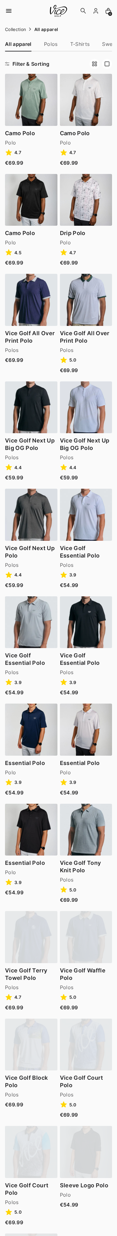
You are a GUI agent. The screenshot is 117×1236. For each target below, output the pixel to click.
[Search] (83, 11)
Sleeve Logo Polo (84, 1185)
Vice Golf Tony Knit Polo (80, 867)
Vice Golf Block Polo (26, 1081)
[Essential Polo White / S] (86, 730)
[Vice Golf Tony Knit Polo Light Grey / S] (86, 830)
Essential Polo (25, 763)
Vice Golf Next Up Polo (30, 552)
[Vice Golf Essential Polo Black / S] (86, 622)
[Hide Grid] (107, 64)
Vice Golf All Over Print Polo (30, 337)
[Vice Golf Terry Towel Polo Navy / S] (31, 937)
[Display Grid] (95, 64)
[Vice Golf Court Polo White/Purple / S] (86, 1045)
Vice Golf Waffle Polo (83, 974)
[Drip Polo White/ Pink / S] (86, 200)
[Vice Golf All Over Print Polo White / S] (86, 300)
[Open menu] (8, 11)
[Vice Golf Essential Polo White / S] (86, 515)
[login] (96, 11)
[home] (58, 11)
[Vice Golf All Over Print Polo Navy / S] (31, 300)
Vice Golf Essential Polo (80, 552)
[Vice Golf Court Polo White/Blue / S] (31, 1152)
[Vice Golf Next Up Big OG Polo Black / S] (31, 407)
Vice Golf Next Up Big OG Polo (30, 444)
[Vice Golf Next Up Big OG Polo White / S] (86, 407)
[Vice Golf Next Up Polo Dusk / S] (31, 515)
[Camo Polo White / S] (86, 100)
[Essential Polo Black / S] (31, 830)
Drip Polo (72, 233)
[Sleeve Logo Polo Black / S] (86, 1152)
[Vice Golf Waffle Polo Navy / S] (86, 937)
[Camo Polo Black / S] (31, 200)
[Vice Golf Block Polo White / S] (31, 1045)
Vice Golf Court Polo (81, 1081)
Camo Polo (20, 133)
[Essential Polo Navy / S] (31, 730)
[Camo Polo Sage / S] (31, 100)
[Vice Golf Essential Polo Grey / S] (31, 622)
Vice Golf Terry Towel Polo (26, 974)
